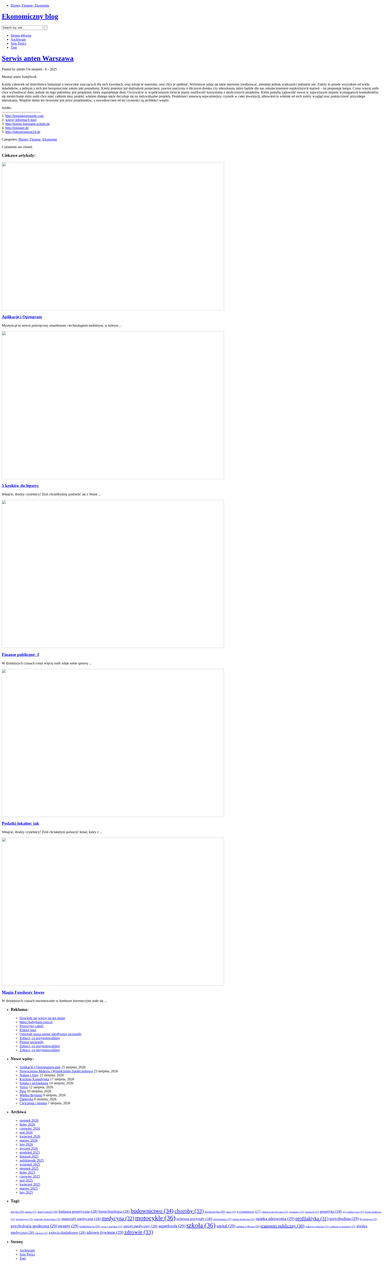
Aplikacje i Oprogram (22, 316)
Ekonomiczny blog (30, 16)
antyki (17, 1211)
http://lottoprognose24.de (22, 132)
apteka (31, 1212)
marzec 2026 (29, 1140)
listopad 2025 (29, 1156)
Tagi (14, 47)
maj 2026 (26, 1132)
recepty (68, 1226)
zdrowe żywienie (104, 1232)
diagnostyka (215, 1211)
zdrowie (138, 1232)
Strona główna (21, 35)
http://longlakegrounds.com (24, 116)
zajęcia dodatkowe (67, 1232)
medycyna (118, 1218)
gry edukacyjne (353, 1212)
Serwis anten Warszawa (38, 58)
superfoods (171, 1226)
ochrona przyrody (194, 1219)
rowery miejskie (111, 1226)
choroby (189, 1211)
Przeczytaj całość (32, 1026)
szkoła (201, 1225)
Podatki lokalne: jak (20, 823)
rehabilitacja (89, 1226)
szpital (225, 1226)
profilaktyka (311, 1218)
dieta (231, 1212)
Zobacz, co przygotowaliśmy (40, 1038)
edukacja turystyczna (275, 1212)
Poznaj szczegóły (69, 1034)
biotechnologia (114, 1211)
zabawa (41, 1233)
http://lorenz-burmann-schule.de (27, 124)
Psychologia (368, 1219)
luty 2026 (26, 1144)
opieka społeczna (243, 1219)
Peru (23, 1091)
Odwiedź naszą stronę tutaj (38, 1034)
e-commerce (249, 1211)
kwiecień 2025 (30, 1184)
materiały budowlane (47, 1219)
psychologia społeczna (34, 1226)
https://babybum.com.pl (36, 1022)
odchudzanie (222, 1219)
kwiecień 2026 (30, 1136)
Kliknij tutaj (28, 1030)
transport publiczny (282, 1225)
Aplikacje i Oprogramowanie (40, 1067)
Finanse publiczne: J (20, 654)
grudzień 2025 (30, 1152)
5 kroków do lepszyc (20, 485)
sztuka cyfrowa (248, 1226)
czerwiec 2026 (30, 1128)
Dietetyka (26, 1099)
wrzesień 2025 (30, 1164)
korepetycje (24, 1219)
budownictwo (152, 1211)
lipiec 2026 (27, 1124)
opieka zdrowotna (275, 1218)
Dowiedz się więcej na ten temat (42, 1018)
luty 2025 (26, 1192)
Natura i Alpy (29, 1075)
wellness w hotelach (342, 1226)
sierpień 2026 (29, 1120)
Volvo (24, 1087)
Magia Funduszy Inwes (23, 992)
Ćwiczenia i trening (33, 1103)
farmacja (312, 1212)
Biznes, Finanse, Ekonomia (30, 5)
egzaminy (296, 1212)
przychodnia (344, 1218)
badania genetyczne (78, 1211)
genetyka (331, 1211)
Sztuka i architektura (34, 1083)
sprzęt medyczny (140, 1226)
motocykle (155, 1217)
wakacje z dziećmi (317, 1226)
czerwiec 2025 (30, 1176)
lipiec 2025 (27, 1172)
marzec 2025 (29, 1188)
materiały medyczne (81, 1219)
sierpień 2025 (29, 1168)
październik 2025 (32, 1160)
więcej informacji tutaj (20, 120)
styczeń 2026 (29, 1148)
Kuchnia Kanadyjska (34, 1079)
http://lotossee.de (17, 128)
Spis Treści (18, 43)
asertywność (48, 1211)
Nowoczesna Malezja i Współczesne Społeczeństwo (56, 1071)
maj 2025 (26, 1180)
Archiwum (18, 39)
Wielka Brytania (31, 1095)
